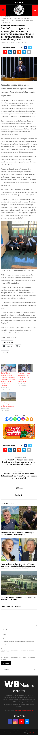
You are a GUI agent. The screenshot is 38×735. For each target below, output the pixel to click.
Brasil (3, 25)
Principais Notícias (20, 25)
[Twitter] (11, 419)
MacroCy (32, 733)
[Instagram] (23, 419)
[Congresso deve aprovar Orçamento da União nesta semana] (8, 396)
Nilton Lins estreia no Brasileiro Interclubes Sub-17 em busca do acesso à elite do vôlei (19, 476)
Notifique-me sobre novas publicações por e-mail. (18, 658)
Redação (5, 42)
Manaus (8, 25)
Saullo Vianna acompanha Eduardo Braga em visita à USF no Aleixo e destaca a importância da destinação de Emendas (8, 379)
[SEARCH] (34, 669)
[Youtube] (21, 721)
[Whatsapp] (15, 419)
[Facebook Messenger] (19, 419)
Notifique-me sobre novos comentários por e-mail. (17, 651)
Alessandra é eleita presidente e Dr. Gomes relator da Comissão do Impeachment (24, 377)
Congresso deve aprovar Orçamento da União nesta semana (8, 404)
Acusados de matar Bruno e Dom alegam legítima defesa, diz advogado (17, 533)
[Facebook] (7, 419)
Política (13, 25)
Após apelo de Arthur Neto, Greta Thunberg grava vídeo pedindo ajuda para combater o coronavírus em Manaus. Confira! (19, 566)
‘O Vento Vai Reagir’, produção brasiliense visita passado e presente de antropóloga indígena (19, 462)
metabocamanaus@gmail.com (23, 710)
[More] (31, 419)
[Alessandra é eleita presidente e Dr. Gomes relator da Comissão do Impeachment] (25, 368)
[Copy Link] (27, 419)
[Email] (27, 721)
